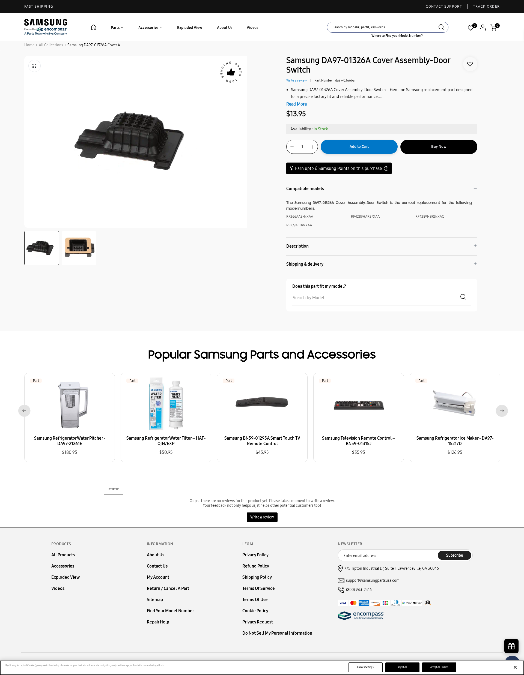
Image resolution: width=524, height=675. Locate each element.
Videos (252, 27)
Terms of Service (258, 588)
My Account (158, 577)
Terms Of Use (255, 599)
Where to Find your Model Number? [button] (397, 36)
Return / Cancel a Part (168, 588)
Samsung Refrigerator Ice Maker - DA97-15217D (454, 441)
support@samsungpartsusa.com (373, 580)
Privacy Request (257, 622)
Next (501, 410)
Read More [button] (296, 104)
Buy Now (438, 146)
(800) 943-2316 (359, 589)
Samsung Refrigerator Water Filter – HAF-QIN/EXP (166, 441)
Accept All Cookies (439, 667)
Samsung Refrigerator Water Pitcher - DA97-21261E (69, 441)
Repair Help (158, 622)
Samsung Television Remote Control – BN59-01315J (358, 441)
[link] (470, 64)
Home (29, 45)
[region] (262, 667)
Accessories (148, 27)
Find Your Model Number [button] (170, 610)
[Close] (515, 667)
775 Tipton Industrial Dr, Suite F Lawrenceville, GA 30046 (391, 568)
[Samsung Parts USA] (45, 27)
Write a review (296, 80)
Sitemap (155, 599)
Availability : (301, 129)
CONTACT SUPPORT (444, 6)
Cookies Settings (365, 667)
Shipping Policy (257, 577)
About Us (224, 27)
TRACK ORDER (486, 6)
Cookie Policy (255, 610)
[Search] (441, 27)
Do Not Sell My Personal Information (277, 633)
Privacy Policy (255, 554)
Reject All (402, 667)
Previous (23, 410)
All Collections (51, 45)
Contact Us (157, 566)
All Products (63, 554)
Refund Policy (255, 566)
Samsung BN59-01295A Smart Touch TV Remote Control (262, 441)
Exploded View (189, 27)
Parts (115, 27)
